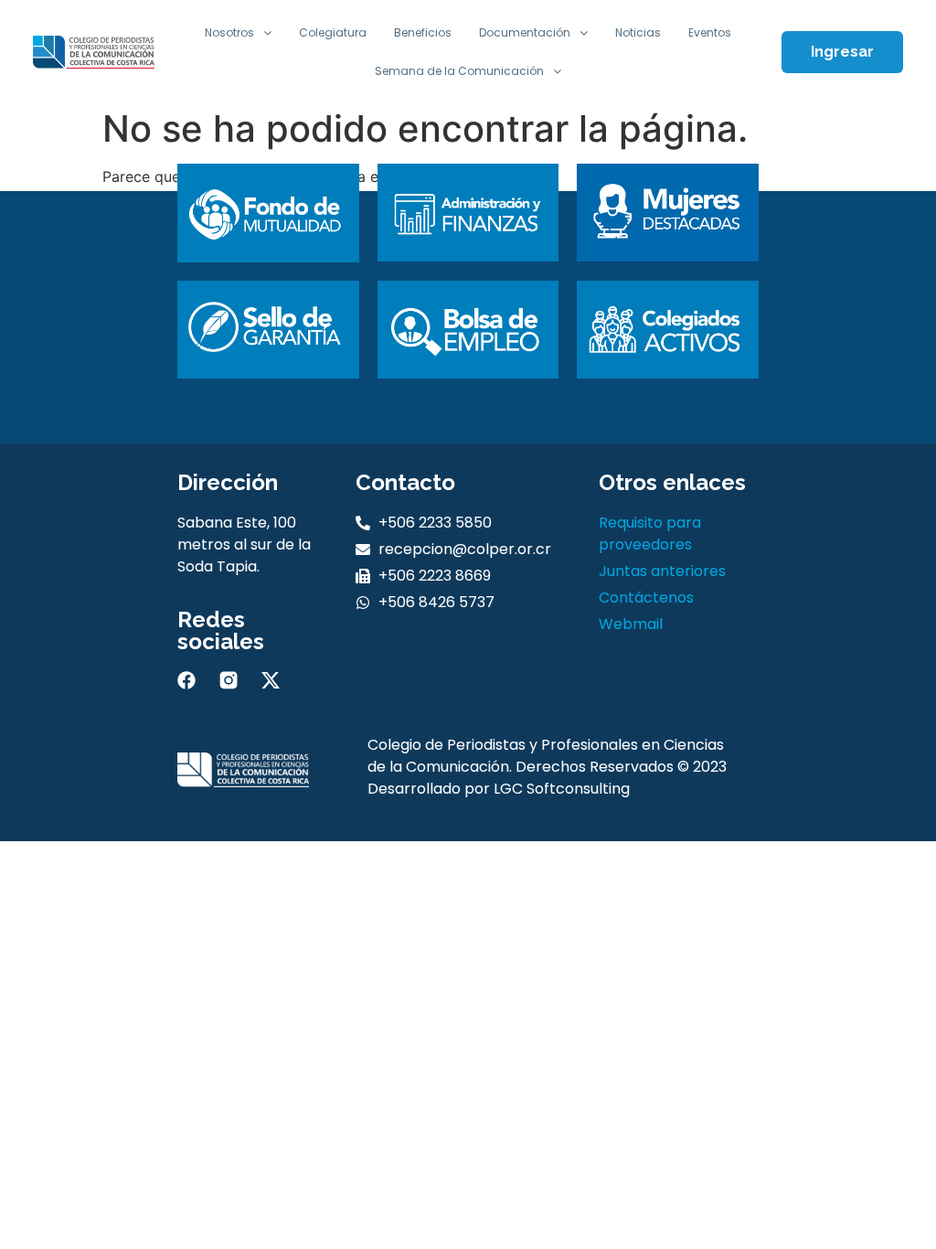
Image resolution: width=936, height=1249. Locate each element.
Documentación (524, 32)
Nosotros (229, 32)
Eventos (709, 32)
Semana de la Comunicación (459, 71)
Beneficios (423, 32)
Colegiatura (333, 32)
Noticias (638, 32)
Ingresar (842, 51)
